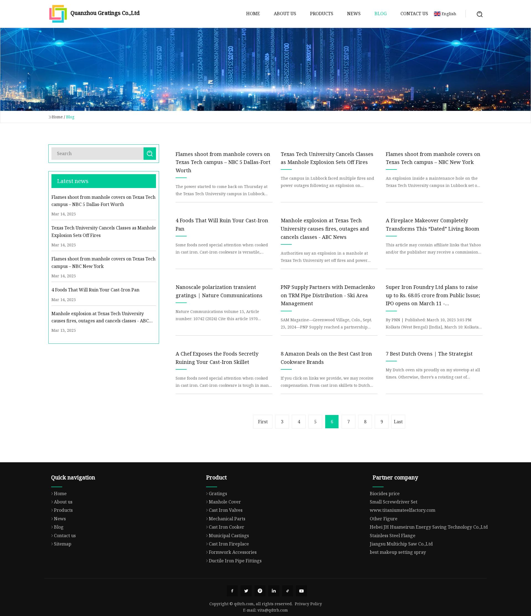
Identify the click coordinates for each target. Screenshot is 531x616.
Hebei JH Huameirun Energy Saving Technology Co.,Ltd (429, 527)
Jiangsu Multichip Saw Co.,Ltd (401, 544)
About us (285, 14)
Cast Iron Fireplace (229, 544)
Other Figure (383, 519)
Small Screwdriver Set (393, 502)
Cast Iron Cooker (226, 527)
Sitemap (62, 544)
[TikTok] (287, 590)
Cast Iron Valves (226, 510)
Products (321, 14)
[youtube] (301, 590)
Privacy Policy (308, 603)
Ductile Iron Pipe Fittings (235, 561)
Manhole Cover (225, 502)
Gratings (218, 493)
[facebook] (232, 590)
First (263, 422)
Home (253, 14)
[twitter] (246, 590)
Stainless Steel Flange (392, 536)
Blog (380, 14)
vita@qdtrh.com (272, 610)
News (354, 14)
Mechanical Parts (227, 519)
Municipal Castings (229, 536)
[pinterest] (260, 590)
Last (398, 422)
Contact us (414, 14)
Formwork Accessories (233, 552)
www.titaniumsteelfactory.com (402, 510)
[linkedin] (273, 590)
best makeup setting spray (398, 552)
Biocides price (385, 493)
